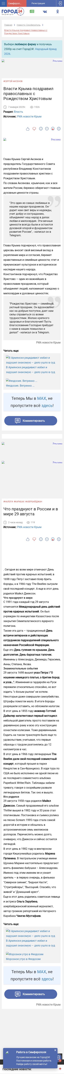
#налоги (8, 501)
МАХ (41, 398)
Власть (18, 111)
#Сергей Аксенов (12, 81)
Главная (8, 25)
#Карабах (19, 501)
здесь (47, 405)
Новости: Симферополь (28, 25)
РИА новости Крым (29, 116)
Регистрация (38, 3)
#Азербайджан (33, 501)
